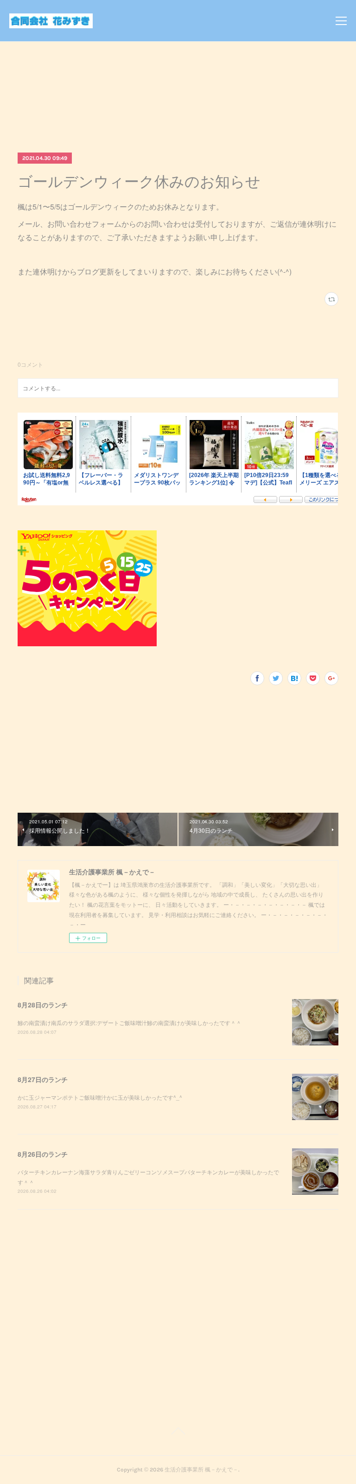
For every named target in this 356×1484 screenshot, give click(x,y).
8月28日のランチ (43, 1004)
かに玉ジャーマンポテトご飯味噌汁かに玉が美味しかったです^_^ (100, 1097)
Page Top (178, 1432)
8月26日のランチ (43, 1154)
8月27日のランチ (43, 1079)
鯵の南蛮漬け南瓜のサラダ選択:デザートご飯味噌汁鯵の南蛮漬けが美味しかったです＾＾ (130, 1022)
